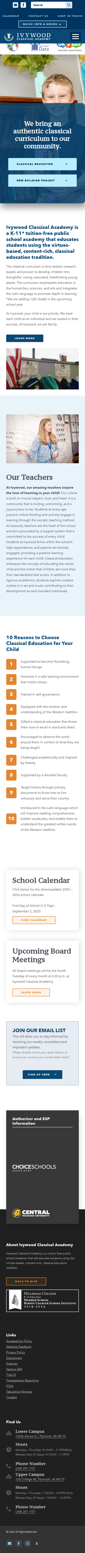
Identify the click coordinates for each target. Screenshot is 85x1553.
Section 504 (14, 1369)
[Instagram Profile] (27, 1543)
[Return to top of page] (36, 1543)
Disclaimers (14, 1358)
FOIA (9, 1386)
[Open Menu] (75, 36)
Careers (11, 1397)
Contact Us (38, 16)
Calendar (10, 16)
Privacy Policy (15, 1352)
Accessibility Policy (19, 1341)
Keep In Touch (70, 16)
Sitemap (12, 1363)
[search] (69, 5)
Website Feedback (18, 1346)
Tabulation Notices (19, 1391)
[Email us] (15, 5)
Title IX (11, 1374)
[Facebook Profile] (23, 5)
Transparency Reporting (22, 1380)
